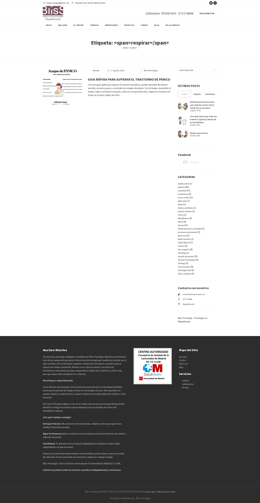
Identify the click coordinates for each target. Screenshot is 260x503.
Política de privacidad (165, 491)
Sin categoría (184, 249)
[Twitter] (211, 3)
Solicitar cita (207, 13)
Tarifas (182, 360)
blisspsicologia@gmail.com (58, 3)
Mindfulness (183, 218)
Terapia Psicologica (187, 260)
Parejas (185, 387)
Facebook (194, 162)
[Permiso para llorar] (183, 134)
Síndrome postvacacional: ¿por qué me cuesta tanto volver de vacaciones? (202, 105)
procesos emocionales (187, 232)
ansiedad (182, 191)
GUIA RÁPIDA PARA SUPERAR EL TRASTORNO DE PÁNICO (129, 79)
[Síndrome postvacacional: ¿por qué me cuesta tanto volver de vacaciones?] (183, 106)
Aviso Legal (150, 491)
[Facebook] (215, 3)
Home (125, 48)
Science (181, 246)
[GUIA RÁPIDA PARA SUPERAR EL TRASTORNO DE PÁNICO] (62, 86)
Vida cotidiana (184, 274)
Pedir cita (183, 364)
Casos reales (183, 197)
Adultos (181, 187)
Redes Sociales (184, 239)
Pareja (181, 225)
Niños (180, 222)
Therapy (182, 263)
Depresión (182, 201)
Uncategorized (184, 270)
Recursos (182, 236)
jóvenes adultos (185, 211)
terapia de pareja (186, 256)
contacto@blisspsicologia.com (194, 294)
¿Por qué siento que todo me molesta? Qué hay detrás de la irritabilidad (203, 119)
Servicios (183, 357)
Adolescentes (188, 384)
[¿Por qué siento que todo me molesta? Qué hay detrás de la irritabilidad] (183, 120)
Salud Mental (184, 242)
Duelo (180, 204)
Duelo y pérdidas (185, 208)
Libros (181, 215)
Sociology (182, 253)
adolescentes (183, 184)
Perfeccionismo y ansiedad (190, 229)
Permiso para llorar (199, 133)
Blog (181, 367)
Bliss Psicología (151, 71)
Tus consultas (184, 267)
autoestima (183, 194)
